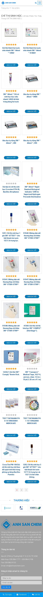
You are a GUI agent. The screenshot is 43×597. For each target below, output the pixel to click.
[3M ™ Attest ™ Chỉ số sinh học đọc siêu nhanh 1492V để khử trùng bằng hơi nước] (11, 79)
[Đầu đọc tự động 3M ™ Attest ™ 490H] (32, 79)
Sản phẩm (15, 8)
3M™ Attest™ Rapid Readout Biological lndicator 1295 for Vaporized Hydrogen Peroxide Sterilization (32, 192)
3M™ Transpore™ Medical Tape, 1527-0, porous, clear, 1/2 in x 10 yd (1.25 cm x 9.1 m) (32, 375)
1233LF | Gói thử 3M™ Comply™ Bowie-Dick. (11, 373)
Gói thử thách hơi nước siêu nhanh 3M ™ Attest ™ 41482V (32, 50)
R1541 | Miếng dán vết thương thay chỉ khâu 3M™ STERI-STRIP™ (11, 281)
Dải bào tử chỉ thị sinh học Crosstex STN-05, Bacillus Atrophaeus (11, 189)
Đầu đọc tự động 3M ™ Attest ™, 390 (31, 142)
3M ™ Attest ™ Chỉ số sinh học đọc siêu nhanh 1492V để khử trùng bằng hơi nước (11, 98)
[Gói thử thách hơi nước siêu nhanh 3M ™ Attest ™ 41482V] (32, 32)
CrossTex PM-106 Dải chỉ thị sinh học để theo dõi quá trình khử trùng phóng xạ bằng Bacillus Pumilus (11, 470)
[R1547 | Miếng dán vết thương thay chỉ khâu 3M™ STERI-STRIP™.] (32, 264)
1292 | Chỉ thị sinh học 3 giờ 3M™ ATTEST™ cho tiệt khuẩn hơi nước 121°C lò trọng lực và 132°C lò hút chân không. (32, 471)
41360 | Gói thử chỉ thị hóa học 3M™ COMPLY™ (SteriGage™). (32, 328)
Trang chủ (5, 8)
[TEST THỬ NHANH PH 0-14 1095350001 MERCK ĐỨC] (11, 403)
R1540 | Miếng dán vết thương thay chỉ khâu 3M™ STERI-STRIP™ (31, 235)
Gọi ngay (8, 594)
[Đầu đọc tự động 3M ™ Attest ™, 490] (11, 125)
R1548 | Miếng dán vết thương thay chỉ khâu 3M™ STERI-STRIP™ (11, 328)
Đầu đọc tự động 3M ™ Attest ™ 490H (31, 95)
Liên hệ (37, 594)
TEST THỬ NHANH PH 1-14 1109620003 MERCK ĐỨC (32, 420)
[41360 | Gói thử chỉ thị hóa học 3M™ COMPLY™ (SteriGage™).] (32, 310)
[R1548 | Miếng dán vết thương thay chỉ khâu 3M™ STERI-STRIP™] (11, 310)
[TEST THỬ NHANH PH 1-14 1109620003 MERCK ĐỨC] (32, 403)
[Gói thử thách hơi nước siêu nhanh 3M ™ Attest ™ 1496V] (11, 32)
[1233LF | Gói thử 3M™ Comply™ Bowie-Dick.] (11, 356)
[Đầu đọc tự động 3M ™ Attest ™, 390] (32, 125)
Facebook (23, 594)
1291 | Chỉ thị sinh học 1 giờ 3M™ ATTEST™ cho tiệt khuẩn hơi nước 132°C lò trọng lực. (11, 237)
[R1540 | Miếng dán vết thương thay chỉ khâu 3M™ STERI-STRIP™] (32, 218)
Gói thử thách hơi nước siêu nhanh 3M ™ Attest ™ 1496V (11, 50)
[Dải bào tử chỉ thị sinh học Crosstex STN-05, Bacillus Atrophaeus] (11, 171)
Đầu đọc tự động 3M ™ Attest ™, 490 (11, 142)
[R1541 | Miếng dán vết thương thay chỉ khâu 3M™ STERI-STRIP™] (11, 264)
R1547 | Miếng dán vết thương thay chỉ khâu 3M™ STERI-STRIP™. (31, 281)
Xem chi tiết (11, 65)
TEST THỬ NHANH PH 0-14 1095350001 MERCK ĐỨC (11, 420)
